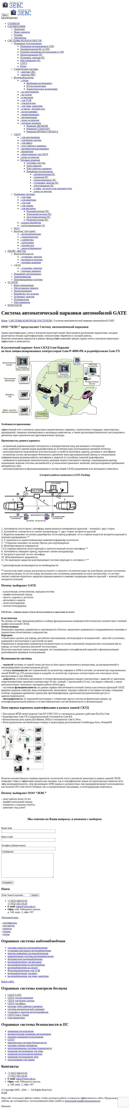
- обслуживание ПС (43, 185)
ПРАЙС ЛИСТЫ (17, 251)
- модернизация (28, 117)
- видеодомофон (28, 111)
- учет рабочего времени (33, 145)
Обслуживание (22, 302)
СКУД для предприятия (20, 997)
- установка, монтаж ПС (46, 182)
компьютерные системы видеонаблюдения (30, 956)
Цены (23, 66)
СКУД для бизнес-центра (21, 1000)
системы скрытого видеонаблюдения (27, 947)
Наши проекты (22, 32)
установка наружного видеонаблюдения (29, 950)
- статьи (24, 80)
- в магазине (26, 97)
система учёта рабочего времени (25, 1006)
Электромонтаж (22, 276)
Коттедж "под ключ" (25, 231)
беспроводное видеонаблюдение (25, 959)
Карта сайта (7, 981)
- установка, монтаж (31, 256)
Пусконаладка (21, 299)
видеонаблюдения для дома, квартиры (28, 976)
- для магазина (28, 208)
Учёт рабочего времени (39, 168)
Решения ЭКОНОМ (37, 126)
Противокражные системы (28, 279)
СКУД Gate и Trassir (18, 1015)
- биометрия (26, 151)
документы (9, 925)
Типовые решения (30, 160)
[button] (9, 18)
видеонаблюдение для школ (22, 973)
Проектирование (23, 291)
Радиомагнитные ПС (37, 211)
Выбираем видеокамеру (39, 83)
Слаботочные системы (26, 69)
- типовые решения (30, 123)
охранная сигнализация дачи (23, 1056)
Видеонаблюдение (24, 77)
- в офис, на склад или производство (52, 188)
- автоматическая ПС (44, 174)
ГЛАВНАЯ (14, 23)
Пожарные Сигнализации (28, 43)
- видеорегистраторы (31, 259)
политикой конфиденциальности (82, 1101)
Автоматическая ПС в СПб (34, 49)
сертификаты (10, 923)
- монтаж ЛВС (28, 74)
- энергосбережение (30, 248)
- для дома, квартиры (31, 106)
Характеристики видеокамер (41, 89)
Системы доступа (35, 163)
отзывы (7, 931)
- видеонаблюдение (30, 234)
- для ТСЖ (25, 100)
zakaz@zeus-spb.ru (25, 906)
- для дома (25, 197)
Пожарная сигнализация (39, 171)
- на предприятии (29, 91)
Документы (20, 37)
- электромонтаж (29, 237)
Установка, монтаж (24, 296)
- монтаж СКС (28, 71)
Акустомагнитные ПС (38, 217)
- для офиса (26, 143)
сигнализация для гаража (21, 1059)
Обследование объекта (26, 288)
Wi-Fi (17, 228)
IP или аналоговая (36, 86)
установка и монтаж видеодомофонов (28, 1012)
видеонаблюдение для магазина (25, 962)
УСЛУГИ (13, 282)
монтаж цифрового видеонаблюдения (28, 953)
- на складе (26, 94)
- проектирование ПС (44, 180)
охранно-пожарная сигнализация (25, 1036)
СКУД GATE (14, 995)
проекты (7, 928)
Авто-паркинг (34, 165)
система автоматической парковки (26, 1009)
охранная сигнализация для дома (25, 1051)
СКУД (17, 134)
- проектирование (29, 114)
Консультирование (24, 285)
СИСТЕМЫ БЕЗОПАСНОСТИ (25, 40)
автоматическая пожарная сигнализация (29, 1034)
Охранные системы (24, 194)
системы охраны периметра (22, 1045)
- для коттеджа (28, 103)
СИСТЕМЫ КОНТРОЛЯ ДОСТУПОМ (30, 320)
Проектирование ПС (31, 54)
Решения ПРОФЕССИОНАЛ (42, 131)
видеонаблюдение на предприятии (26, 964)
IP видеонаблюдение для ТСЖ (24, 970)
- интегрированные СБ (32, 225)
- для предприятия (30, 137)
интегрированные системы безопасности (30, 1048)
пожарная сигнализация (20, 1031)
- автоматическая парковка (34, 148)
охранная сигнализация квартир (25, 1054)
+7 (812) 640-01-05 (17, 900)
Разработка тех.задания (26, 293)
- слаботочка (27, 239)
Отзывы (18, 35)
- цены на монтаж (29, 120)
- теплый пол (27, 245)
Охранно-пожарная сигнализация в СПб (42, 52)
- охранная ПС (40, 177)
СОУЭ (23, 63)
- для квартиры (28, 200)
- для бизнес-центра (30, 140)
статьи (6, 934)
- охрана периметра (30, 222)
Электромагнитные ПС (39, 214)
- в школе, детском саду (32, 108)
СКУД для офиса (16, 1003)
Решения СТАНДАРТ (38, 128)
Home (4, 320)
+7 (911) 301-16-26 (17, 903)
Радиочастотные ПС (37, 219)
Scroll (4, 1092)
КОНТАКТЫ (15, 305)
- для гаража (26, 205)
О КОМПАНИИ (16, 26)
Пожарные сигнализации (27, 274)
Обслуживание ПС (30, 60)
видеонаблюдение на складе (23, 967)
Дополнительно (9, 917)
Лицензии (19, 29)
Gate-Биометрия (16, 1017)
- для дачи (25, 202)
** (28, 537)
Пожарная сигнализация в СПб (37, 46)
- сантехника (27, 242)
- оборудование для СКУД (34, 154)
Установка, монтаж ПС (32, 57)
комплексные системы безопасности (27, 1042)
